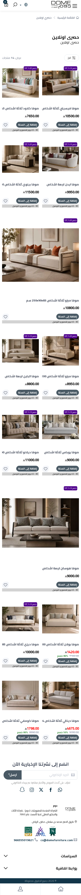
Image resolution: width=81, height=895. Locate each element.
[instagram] (32, 789)
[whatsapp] (60, 789)
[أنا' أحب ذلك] (45, 125)
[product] (60, 83)
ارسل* (12, 775)
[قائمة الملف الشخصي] (20, 889)
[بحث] (14, 5)
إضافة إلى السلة (67, 124)
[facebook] (50, 789)
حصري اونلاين (44, 17)
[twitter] (41, 789)
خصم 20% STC (30, 68)
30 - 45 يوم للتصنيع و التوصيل (65, 130)
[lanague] (23, 5)
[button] (75, 5)
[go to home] (60, 889)
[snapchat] (22, 789)
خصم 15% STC (70, 68)
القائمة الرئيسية (66, 17)
